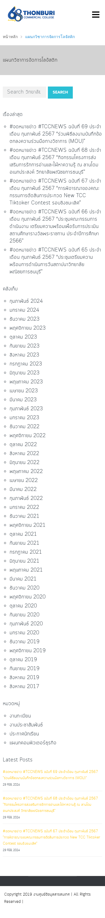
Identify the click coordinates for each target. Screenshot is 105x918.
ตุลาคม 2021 (23, 534)
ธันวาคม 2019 (24, 642)
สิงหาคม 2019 (24, 677)
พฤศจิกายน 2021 (28, 525)
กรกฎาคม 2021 (26, 552)
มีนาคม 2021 (23, 579)
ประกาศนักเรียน (24, 734)
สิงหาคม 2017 (24, 686)
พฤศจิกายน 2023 (28, 328)
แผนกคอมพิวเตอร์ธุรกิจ (33, 743)
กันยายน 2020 (24, 615)
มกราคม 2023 (24, 417)
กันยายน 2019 (24, 668)
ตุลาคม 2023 (23, 337)
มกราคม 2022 (24, 507)
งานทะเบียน (20, 716)
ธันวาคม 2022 (24, 426)
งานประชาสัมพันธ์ (26, 725)
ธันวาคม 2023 (24, 319)
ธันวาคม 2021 (24, 516)
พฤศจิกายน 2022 (28, 435)
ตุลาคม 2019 (23, 659)
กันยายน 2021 (24, 543)
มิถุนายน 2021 (24, 561)
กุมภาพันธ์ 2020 (26, 624)
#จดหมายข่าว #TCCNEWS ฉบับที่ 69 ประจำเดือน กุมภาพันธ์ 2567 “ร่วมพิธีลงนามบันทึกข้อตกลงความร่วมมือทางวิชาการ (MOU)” (56, 134)
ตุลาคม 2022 (23, 444)
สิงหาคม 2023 (24, 355)
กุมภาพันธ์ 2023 (26, 409)
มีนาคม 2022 (23, 489)
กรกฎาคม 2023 (26, 364)
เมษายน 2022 (24, 480)
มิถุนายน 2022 (24, 462)
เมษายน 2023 (24, 391)
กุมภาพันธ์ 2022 (26, 498)
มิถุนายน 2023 (24, 373)
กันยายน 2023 (24, 346)
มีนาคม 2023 (23, 400)
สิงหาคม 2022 (24, 453)
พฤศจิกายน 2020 (28, 597)
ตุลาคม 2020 (23, 606)
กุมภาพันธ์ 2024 (26, 301)
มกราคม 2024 (24, 310)
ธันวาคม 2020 (24, 588)
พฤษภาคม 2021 (26, 570)
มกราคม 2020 (24, 633)
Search (60, 92)
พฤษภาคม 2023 (26, 382)
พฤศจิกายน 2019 (28, 650)
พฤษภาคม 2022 (26, 471)
